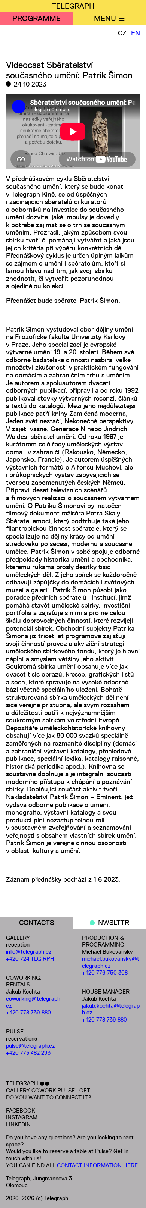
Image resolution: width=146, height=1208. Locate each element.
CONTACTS (36, 923)
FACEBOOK (20, 1110)
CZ (122, 33)
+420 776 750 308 (105, 972)
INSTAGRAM (21, 1117)
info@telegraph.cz (29, 951)
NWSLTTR (113, 923)
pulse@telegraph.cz (30, 1045)
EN (135, 33)
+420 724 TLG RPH (30, 958)
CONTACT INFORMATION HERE (97, 1165)
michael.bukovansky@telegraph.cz (110, 962)
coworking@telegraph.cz (34, 1002)
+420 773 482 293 (28, 1052)
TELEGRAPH (73, 5)
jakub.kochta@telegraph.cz (111, 1009)
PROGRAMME (36, 18)
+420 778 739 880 (28, 1012)
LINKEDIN (18, 1124)
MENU (105, 18)
